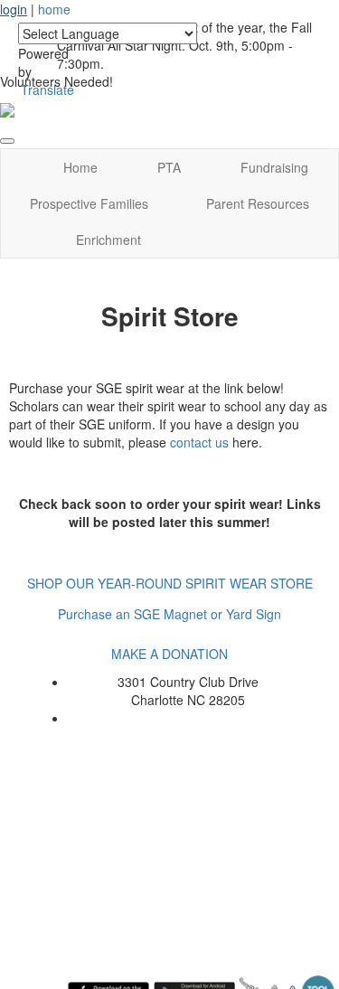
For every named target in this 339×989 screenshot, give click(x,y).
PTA (169, 167)
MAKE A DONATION (169, 654)
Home (80, 167)
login (13, 9)
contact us (199, 442)
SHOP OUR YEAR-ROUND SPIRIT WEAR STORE (170, 583)
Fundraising (274, 167)
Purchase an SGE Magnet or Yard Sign (169, 614)
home (54, 9)
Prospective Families (89, 203)
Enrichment (108, 240)
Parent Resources (257, 203)
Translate (47, 89)
